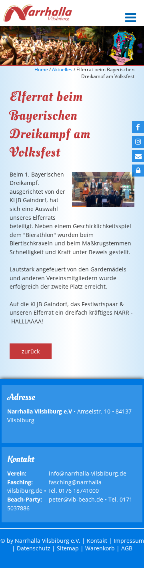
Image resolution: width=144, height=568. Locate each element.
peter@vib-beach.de (76, 499)
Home (41, 69)
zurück (31, 351)
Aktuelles (62, 69)
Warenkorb (100, 548)
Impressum (129, 540)
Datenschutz (33, 548)
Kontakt (97, 540)
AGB (126, 548)
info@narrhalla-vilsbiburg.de (87, 473)
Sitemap (68, 548)
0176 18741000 (79, 490)
